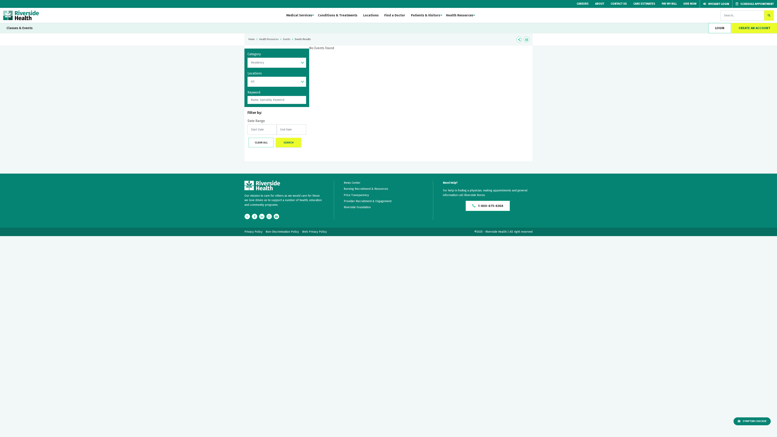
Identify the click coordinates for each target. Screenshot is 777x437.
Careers (583, 3)
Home (251, 39)
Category (254, 54)
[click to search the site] (769, 15)
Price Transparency (356, 195)
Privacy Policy (253, 231)
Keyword (253, 92)
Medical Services (299, 15)
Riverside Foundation (357, 207)
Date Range (256, 121)
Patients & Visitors (425, 15)
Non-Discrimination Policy (282, 231)
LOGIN (719, 28)
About (599, 3)
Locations (371, 15)
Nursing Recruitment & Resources (366, 189)
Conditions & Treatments (337, 15)
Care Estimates (644, 3)
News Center (352, 183)
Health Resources (459, 15)
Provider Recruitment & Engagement (368, 201)
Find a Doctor (394, 15)
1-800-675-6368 (490, 206)
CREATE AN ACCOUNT (754, 28)
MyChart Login (718, 4)
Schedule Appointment (757, 4)
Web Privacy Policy (314, 231)
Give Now (689, 3)
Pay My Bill (669, 3)
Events (286, 39)
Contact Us (619, 3)
